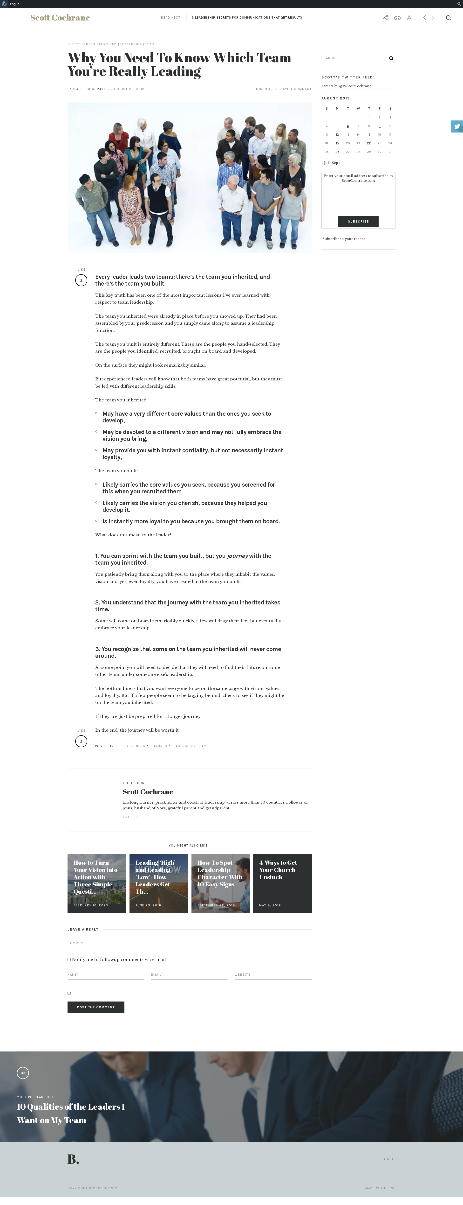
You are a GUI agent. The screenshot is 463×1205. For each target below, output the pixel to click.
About (389, 1159)
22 (369, 143)
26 (337, 152)
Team (150, 44)
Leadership (131, 44)
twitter (130, 817)
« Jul (325, 163)
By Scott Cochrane (87, 89)
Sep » (336, 163)
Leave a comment (295, 89)
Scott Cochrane (148, 791)
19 (337, 143)
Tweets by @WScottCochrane (346, 86)
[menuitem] (4, 4)
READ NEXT (231, 17)
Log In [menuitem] (14, 4)
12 (337, 134)
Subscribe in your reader (343, 239)
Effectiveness (81, 44)
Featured (108, 44)
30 (379, 152)
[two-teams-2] (190, 177)
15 (369, 134)
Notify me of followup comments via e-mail (119, 959)
